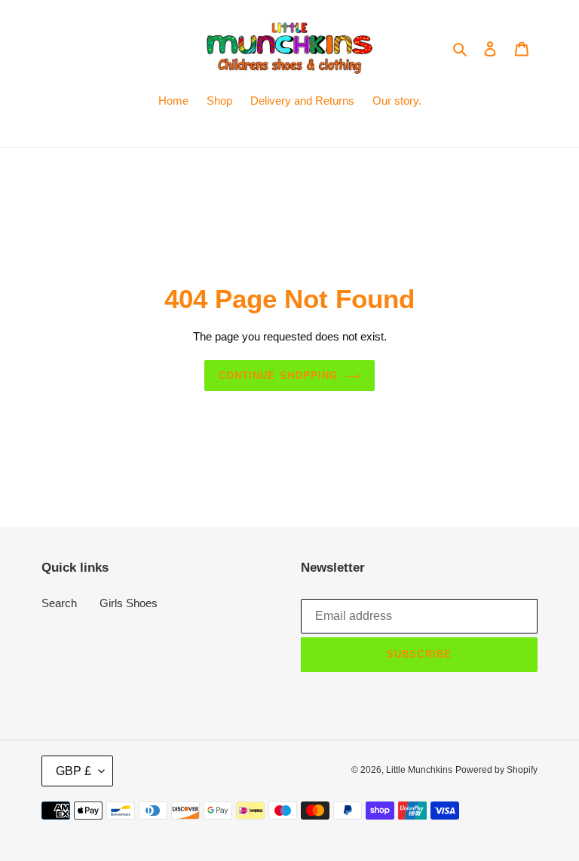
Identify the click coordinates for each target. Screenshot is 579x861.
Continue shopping (278, 375)
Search (59, 603)
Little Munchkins (419, 770)
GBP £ (73, 771)
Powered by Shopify (496, 770)
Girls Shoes (129, 603)
